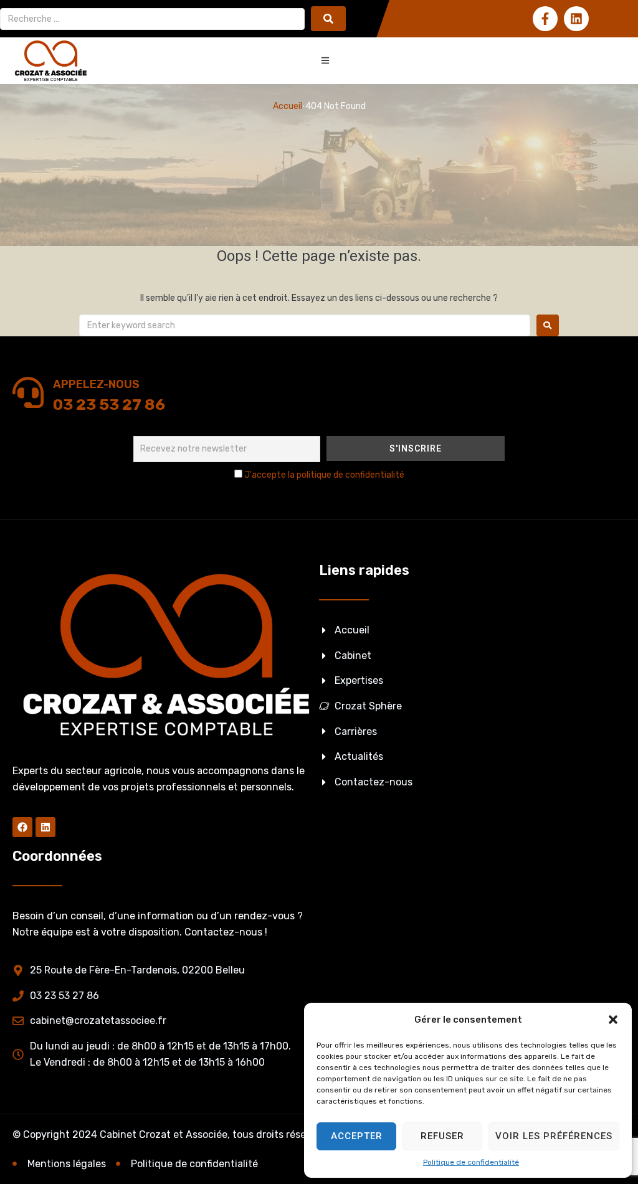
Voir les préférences (553, 1136)
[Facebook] (22, 827)
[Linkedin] (576, 18)
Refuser (442, 1136)
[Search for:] (304, 325)
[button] (613, 1019)
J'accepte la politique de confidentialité (324, 475)
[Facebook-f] (545, 18)
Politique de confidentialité (471, 1162)
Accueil (287, 106)
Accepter (357, 1136)
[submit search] (328, 18)
